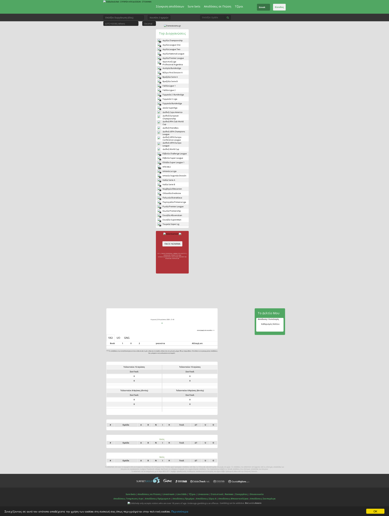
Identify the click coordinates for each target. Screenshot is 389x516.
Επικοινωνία (256, 494)
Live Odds (181, 494)
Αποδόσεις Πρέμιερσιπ (157, 498)
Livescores (203, 494)
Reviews (229, 494)
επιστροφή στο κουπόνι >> (206, 330)
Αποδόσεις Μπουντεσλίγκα (233, 498)
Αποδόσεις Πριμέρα (183, 498)
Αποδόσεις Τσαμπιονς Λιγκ (128, 498)
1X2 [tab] (110, 337)
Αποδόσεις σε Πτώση (217, 6)
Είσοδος (279, 7)
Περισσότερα (179, 511)
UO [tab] (118, 337)
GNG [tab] (126, 337)
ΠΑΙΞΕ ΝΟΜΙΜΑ (172, 243)
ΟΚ (375, 511)
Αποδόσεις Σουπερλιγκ (262, 498)
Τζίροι (239, 6)
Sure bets (194, 6)
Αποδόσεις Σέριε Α (206, 498)
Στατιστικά (217, 494)
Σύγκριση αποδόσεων (170, 6)
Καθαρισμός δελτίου (270, 324)
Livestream (168, 494)
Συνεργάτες (241, 494)
